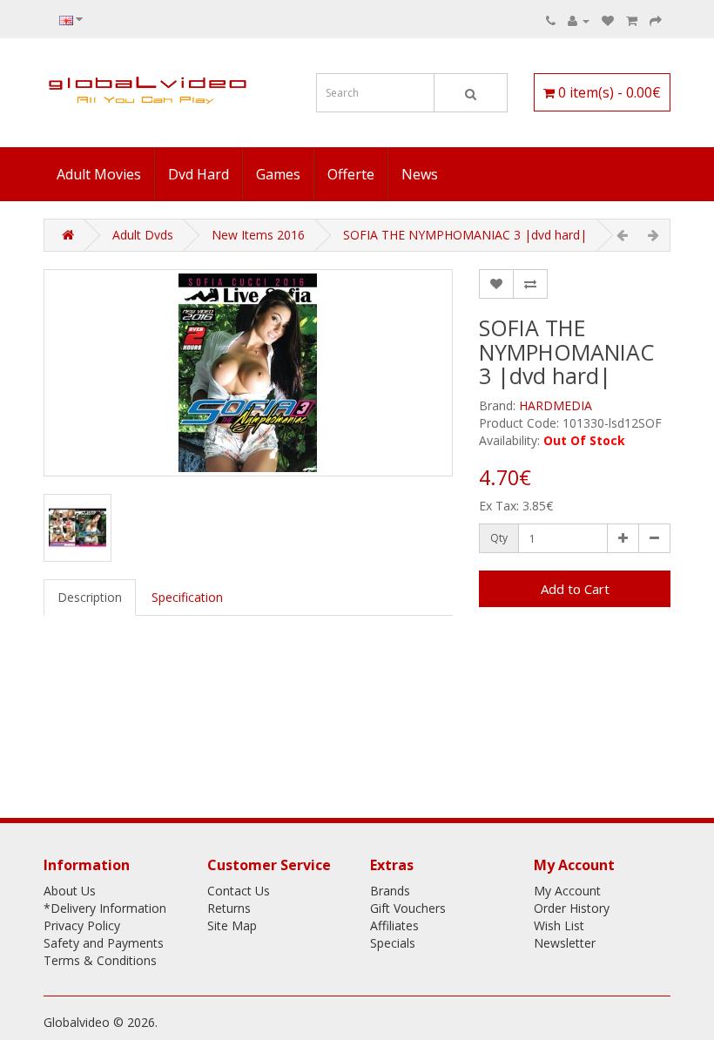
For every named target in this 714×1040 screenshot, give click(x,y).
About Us (70, 890)
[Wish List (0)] (608, 20)
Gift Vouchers (408, 908)
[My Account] (578, 20)
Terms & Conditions (100, 960)
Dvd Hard (198, 174)
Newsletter (565, 943)
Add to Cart (575, 589)
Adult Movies (99, 174)
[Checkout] (656, 20)
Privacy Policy (82, 925)
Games (278, 174)
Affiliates (394, 925)
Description (89, 597)
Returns (229, 908)
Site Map (232, 925)
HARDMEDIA (555, 405)
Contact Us (238, 890)
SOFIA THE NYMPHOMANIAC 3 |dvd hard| (465, 234)
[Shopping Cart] (631, 20)
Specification (187, 597)
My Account (567, 890)
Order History (572, 908)
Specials (392, 943)
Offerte (350, 174)
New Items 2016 (258, 234)
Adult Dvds (142, 234)
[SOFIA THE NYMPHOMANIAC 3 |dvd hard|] (248, 372)
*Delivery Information (105, 908)
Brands (390, 890)
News (419, 174)
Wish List (559, 925)
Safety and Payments (104, 943)
